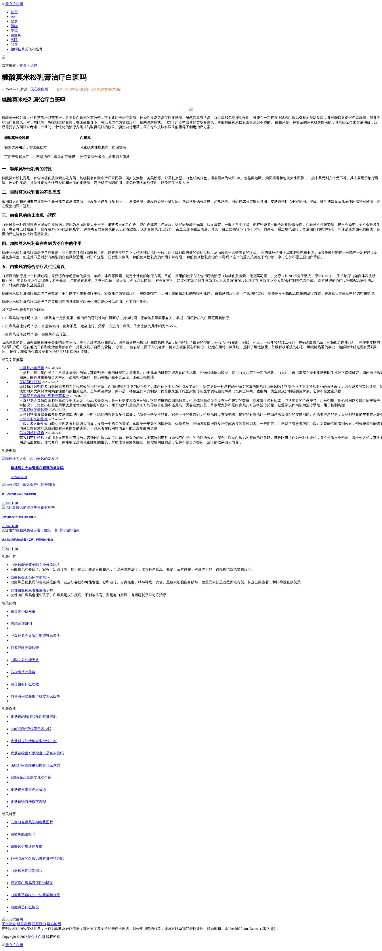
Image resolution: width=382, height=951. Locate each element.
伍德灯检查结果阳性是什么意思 (35, 765)
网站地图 (54, 924)
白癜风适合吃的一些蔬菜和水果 (35, 895)
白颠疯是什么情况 (25, 907)
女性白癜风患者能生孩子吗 (32, 590)
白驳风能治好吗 (23, 834)
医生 (14, 17)
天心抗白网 (39, 89)
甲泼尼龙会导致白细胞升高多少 (44, 396)
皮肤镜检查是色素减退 (28, 789)
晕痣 (14, 30)
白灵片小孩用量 (31, 368)
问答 (14, 44)
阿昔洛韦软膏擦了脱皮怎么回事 (35, 696)
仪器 (14, 21)
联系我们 (39, 924)
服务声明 (24, 924)
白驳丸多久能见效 (33, 419)
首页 (14, 12)
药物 (14, 26)
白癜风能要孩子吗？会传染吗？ (35, 565)
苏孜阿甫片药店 (31, 433)
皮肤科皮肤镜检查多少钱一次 (34, 741)
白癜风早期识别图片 (26, 871)
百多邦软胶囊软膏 (33, 410)
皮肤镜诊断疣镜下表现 (28, 802)
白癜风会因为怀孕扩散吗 (30, 577)
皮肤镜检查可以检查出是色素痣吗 (37, 753)
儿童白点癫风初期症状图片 (32, 822)
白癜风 (16, 35)
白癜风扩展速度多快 (26, 846)
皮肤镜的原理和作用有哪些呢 (34, 717)
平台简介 (9, 924)
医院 (14, 40)
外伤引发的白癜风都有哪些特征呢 (37, 858)
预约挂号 (18, 49)
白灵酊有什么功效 (25, 684)
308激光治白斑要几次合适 (31, 777)
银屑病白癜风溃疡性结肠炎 (32, 883)
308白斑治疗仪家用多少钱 (31, 729)
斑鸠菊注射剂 (30, 382)
